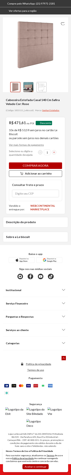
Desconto (45, 122)
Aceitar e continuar (35, 466)
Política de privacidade (38, 364)
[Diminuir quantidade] (40, 152)
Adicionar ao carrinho (38, 173)
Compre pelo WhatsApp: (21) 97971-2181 (31, 3)
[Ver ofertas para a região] (66, 10)
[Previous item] (6, 87)
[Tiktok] (50, 276)
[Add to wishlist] (62, 23)
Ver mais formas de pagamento (26, 144)
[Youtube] (40, 276)
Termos (50, 455)
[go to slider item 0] (15, 87)
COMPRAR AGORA (35, 165)
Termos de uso (35, 369)
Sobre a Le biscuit (18, 236)
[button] (20, 11)
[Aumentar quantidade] (54, 152)
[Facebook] (30, 276)
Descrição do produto (21, 222)
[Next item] (64, 87)
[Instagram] (20, 276)
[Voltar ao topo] (64, 358)
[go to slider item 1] (28, 87)
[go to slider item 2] (41, 87)
